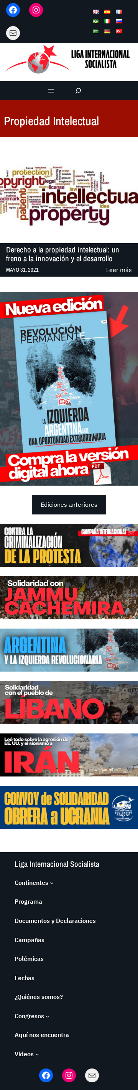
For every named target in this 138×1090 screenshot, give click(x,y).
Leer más (119, 270)
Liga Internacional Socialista (57, 864)
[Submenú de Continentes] (52, 883)
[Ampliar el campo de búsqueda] (78, 90)
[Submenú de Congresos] (47, 1016)
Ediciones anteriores (69, 504)
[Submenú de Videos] (37, 1054)
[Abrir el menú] (51, 90)
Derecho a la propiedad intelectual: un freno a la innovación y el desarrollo (62, 254)
